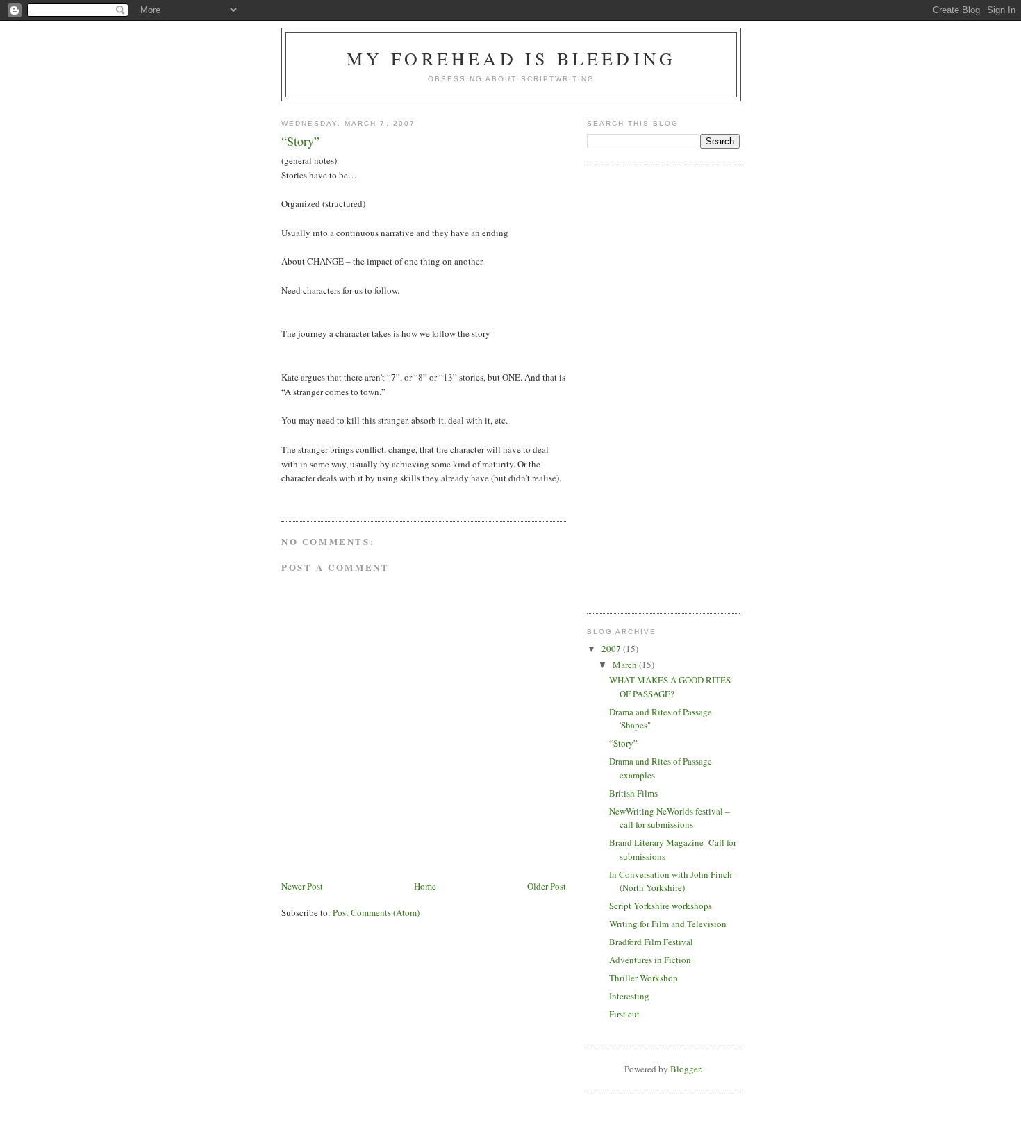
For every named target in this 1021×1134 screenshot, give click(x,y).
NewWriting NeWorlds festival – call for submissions (669, 818)
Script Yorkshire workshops (660, 905)
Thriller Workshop (643, 978)
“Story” (623, 743)
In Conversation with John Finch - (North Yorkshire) (673, 881)
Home (425, 886)
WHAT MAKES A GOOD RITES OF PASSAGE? (670, 687)
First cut (624, 1014)
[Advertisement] (642, 387)
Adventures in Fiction (650, 959)
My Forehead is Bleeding (511, 58)
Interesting (629, 996)
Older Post (546, 886)
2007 (612, 648)
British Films (633, 793)
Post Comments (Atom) (376, 912)
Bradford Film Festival (651, 941)
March (626, 664)
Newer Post (302, 886)
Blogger (685, 1068)
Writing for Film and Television (668, 923)
